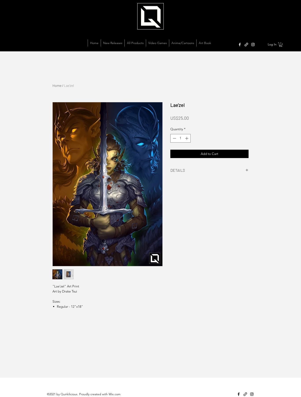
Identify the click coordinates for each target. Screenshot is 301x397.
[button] (280, 44)
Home (56, 85)
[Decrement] (174, 138)
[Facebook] (240, 44)
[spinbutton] (180, 138)
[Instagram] (253, 44)
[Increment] (187, 138)
